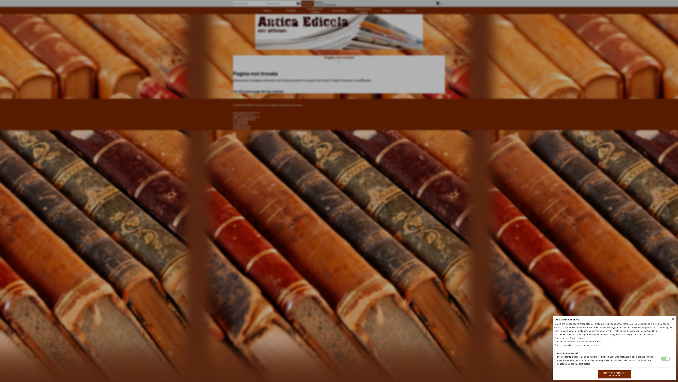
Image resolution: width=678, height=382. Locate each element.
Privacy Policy (576, 338)
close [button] (673, 319)
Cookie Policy (561, 338)
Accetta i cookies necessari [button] (614, 374)
